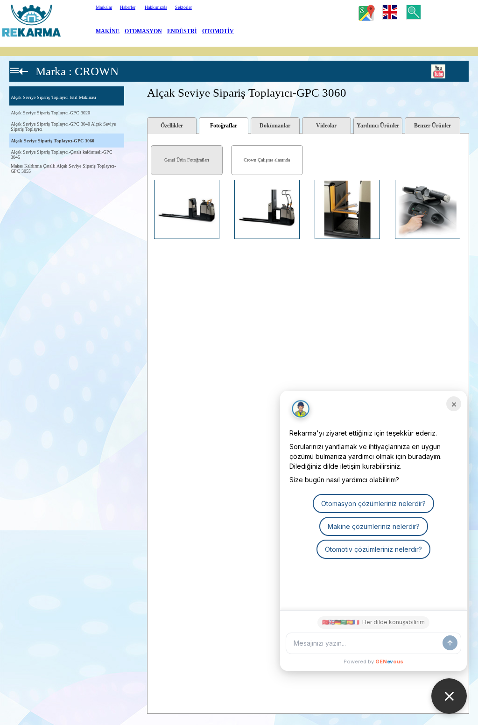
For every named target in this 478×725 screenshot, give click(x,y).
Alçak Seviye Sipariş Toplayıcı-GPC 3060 (52, 140)
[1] (150, 180)
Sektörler (183, 7)
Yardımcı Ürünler (378, 125)
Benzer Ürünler (432, 125)
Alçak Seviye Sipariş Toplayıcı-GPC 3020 (50, 112)
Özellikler (172, 125)
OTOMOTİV (218, 31)
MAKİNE (108, 31)
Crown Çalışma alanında (267, 159)
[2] (150, 192)
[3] (150, 205)
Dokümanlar (275, 125)
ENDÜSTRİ (182, 31)
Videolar (326, 125)
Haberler (127, 7)
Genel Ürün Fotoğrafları (186, 159)
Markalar (104, 7)
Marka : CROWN (77, 71)
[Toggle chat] (449, 696)
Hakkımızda (156, 7)
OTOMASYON (143, 31)
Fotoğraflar (223, 125)
